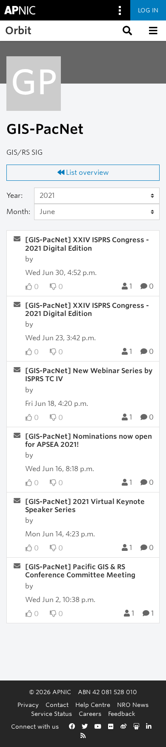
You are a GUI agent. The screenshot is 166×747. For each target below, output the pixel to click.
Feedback (121, 713)
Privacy (28, 704)
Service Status (51, 713)
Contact (57, 704)
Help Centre (92, 704)
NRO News (133, 704)
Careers (90, 713)
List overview (86, 172)
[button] (126, 30)
